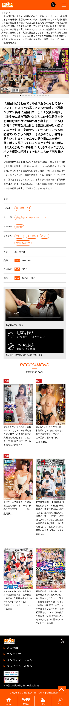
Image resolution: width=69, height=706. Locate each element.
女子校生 (32, 236)
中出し (19, 236)
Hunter (19, 227)
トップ (4, 13)
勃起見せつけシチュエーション (31, 217)
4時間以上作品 (23, 243)
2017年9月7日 (23, 208)
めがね (44, 236)
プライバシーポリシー (21, 666)
